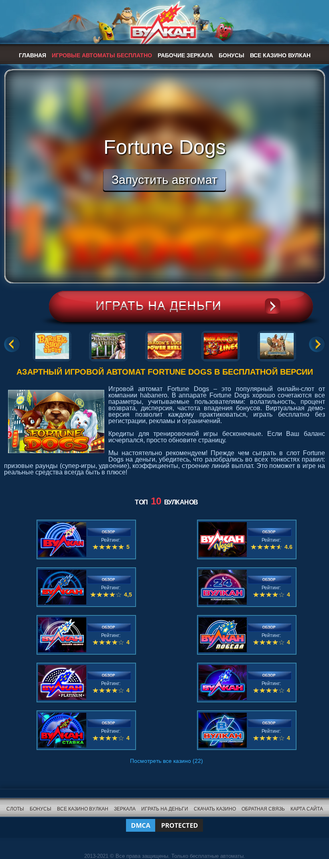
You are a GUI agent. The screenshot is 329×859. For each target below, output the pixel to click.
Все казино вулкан (280, 55)
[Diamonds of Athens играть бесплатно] (108, 344)
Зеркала (125, 809)
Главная (32, 55)
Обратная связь (263, 809)
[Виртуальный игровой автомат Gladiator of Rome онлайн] (277, 344)
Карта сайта (306, 809)
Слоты (15, 809)
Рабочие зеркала (185, 55)
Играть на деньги (164, 809)
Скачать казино (215, 809)
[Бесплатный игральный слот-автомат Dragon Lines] (220, 344)
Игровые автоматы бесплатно (102, 55)
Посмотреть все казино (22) (166, 761)
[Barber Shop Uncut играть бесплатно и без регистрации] (52, 344)
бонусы (40, 809)
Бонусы (231, 55)
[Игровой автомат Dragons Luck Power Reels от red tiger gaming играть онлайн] (164, 344)
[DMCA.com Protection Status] (164, 820)
